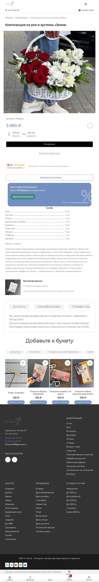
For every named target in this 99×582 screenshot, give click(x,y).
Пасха (39, 508)
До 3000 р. (71, 492)
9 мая (38, 512)
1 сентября (41, 500)
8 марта (40, 488)
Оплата (70, 439)
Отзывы (70, 443)
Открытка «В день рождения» (38, 392)
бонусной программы (81, 202)
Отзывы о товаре (83, 306)
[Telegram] (74, 4)
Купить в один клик (49, 153)
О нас (69, 423)
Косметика (10, 539)
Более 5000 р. (73, 512)
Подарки (9, 488)
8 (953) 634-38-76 (13, 441)
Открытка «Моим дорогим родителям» (83, 392)
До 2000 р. (71, 500)
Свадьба (9, 519)
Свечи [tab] (91, 352)
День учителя (42, 523)
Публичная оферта (75, 462)
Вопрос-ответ (73, 447)
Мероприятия (12, 531)
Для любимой (73, 496)
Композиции (11, 508)
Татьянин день (43, 531)
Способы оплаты (49, 306)
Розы (7, 516)
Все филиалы (11, 434)
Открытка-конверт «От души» (60, 392)
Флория (9, 572)
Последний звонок (45, 527)
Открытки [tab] (15, 352)
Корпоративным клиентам (79, 454)
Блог (68, 427)
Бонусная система (75, 466)
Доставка (19, 306)
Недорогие (72, 488)
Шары (8, 500)
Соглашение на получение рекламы (79, 472)
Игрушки (9, 504)
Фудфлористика (13, 512)
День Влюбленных (45, 492)
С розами (71, 508)
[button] (90, 378)
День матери (42, 496)
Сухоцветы (10, 527)
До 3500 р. (71, 504)
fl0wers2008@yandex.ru (16, 444)
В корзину (49, 144)
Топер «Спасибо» (16, 393)
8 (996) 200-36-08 (13, 438)
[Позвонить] (91, 4)
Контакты (71, 431)
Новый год (41, 504)
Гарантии (71, 450)
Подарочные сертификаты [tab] (64, 352)
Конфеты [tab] (35, 352)
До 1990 (9, 523)
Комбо (8, 535)
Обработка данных (76, 458)
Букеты (8, 492)
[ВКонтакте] (80, 4)
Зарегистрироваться (23, 197)
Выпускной (41, 516)
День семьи (41, 519)
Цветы (8, 496)
